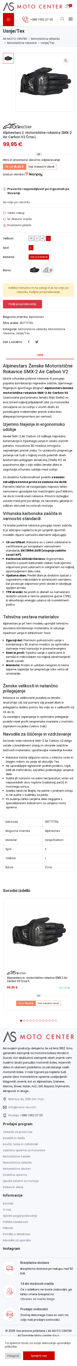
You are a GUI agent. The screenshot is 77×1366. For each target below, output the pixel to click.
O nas (7, 1210)
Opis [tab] (40, 355)
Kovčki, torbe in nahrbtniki (20, 1144)
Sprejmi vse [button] (39, 1356)
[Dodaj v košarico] (38, 933)
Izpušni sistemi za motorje (21, 1181)
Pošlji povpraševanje (22, 304)
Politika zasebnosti (15, 1222)
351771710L (26, 323)
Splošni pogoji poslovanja (20, 1216)
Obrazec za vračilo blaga (37, 1299)
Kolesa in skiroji (13, 1187)
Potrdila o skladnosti (16, 1234)
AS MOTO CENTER (15, 39)
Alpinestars (36, 317)
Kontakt (8, 1203)
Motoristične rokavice (22, 43)
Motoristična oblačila (45, 39)
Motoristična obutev (17, 1169)
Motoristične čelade (16, 1156)
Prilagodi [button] (13, 1356)
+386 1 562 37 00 (31, 1115)
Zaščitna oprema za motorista (24, 1150)
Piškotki (8, 1228)
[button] (21, 1020)
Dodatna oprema (15, 1175)
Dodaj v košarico (40, 934)
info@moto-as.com (22, 1107)
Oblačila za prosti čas (17, 1132)
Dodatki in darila (14, 1138)
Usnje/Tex (47, 43)
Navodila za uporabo (17, 1240)
